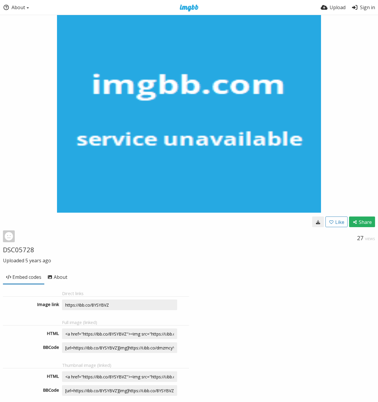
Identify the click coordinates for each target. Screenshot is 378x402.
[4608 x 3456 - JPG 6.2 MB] (318, 222)
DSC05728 (18, 249)
